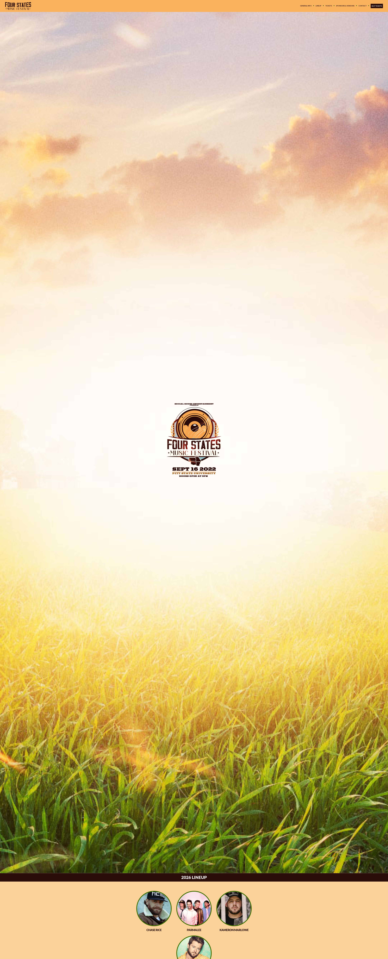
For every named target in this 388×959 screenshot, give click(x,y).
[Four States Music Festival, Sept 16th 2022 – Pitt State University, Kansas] (16, 6)
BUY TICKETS (377, 6)
